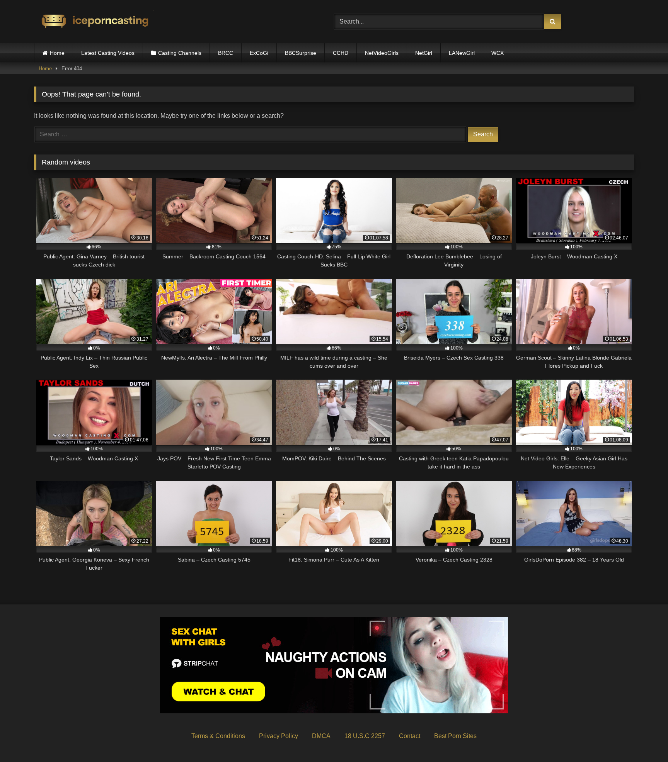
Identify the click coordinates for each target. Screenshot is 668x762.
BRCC (225, 53)
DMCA (321, 736)
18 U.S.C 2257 (364, 736)
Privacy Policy (278, 736)
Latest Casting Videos (108, 53)
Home (57, 53)
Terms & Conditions (218, 736)
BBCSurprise (300, 53)
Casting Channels (179, 53)
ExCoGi (259, 53)
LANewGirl (462, 53)
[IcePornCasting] (94, 21)
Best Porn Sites (455, 736)
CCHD (340, 53)
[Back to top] (644, 739)
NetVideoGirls (382, 53)
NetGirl (423, 53)
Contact (409, 736)
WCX (497, 53)
